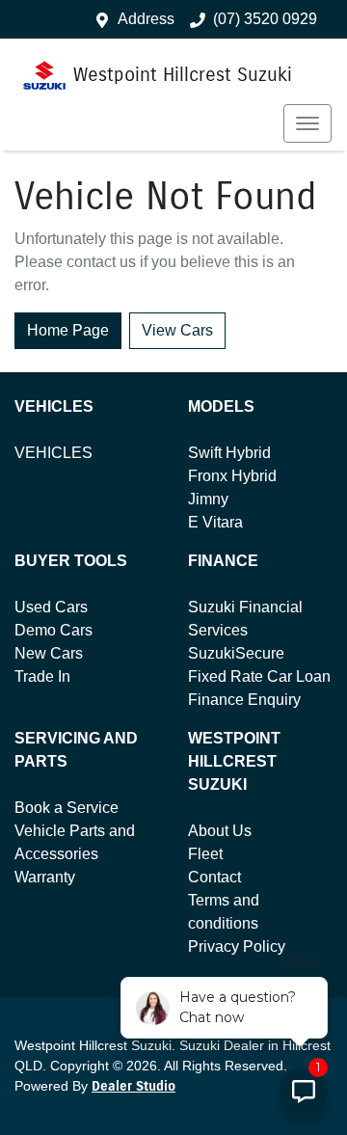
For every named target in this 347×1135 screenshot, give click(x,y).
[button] (307, 123)
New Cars (48, 653)
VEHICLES (53, 453)
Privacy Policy (236, 946)
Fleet (205, 854)
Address (146, 19)
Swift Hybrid (229, 453)
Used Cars (51, 607)
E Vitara (215, 522)
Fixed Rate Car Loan (259, 676)
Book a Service (66, 807)
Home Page (68, 330)
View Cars (177, 330)
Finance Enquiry (244, 699)
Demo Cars (53, 630)
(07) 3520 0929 (265, 19)
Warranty (44, 877)
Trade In (42, 676)
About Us (220, 831)
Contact (214, 877)
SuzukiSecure (236, 653)
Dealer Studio (133, 1086)
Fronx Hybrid (232, 476)
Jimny (208, 499)
